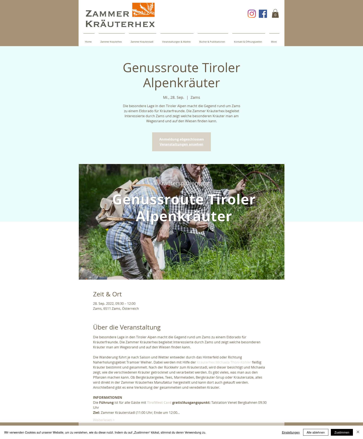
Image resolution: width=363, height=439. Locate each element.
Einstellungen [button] (291, 432)
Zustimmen (341, 432)
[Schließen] (357, 432)
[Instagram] (252, 14)
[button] (275, 13)
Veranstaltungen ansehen (181, 144)
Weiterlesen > (104, 420)
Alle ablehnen (316, 432)
